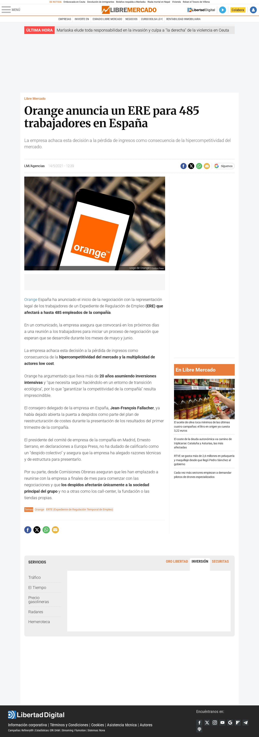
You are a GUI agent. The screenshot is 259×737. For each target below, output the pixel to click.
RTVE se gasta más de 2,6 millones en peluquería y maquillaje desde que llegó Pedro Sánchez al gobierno (204, 460)
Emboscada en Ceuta (74, 2)
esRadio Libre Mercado (107, 19)
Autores (146, 724)
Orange (30, 299)
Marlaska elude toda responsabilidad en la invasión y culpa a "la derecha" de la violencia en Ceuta (143, 30)
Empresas (64, 19)
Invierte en (82, 19)
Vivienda (176, 2)
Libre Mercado (35, 99)
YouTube (222, 723)
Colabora (238, 10)
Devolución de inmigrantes (100, 2)
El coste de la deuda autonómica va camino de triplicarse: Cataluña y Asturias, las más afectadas (203, 443)
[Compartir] (183, 166)
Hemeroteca (39, 621)
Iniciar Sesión (253, 9)
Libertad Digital (102, 715)
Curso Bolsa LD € (152, 19)
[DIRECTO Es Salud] (222, 9)
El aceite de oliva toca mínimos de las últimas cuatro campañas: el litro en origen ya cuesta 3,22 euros (202, 426)
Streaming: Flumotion (74, 730)
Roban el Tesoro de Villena (196, 2)
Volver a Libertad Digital (201, 9)
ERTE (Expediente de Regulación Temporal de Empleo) (79, 509)
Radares (35, 611)
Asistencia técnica (122, 724)
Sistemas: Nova (96, 730)
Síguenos (226, 166)
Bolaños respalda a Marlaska (130, 2)
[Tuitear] (191, 166)
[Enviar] (199, 166)
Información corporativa (27, 724)
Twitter (207, 723)
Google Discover (230, 723)
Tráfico (34, 577)
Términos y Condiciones (69, 724)
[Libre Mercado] (129, 10)
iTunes (199, 729)
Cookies (97, 724)
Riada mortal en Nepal (159, 2)
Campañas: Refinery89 (20, 730)
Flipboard (238, 723)
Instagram (215, 723)
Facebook (199, 723)
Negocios (131, 19)
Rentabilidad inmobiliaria (183, 19)
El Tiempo (37, 587)
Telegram (245, 723)
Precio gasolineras (38, 599)
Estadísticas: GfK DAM (47, 730)
